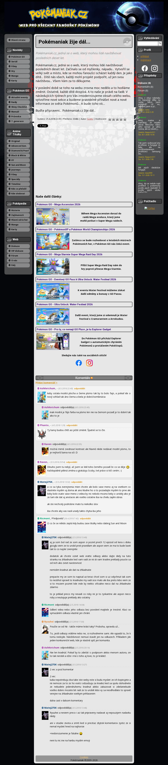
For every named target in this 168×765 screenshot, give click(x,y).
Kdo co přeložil (18, 188)
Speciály (15, 179)
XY (12, 160)
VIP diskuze (17, 251)
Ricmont (45, 518)
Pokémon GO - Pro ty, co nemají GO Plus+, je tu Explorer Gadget (74, 329)
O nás (14, 260)
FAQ (13, 265)
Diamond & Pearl (20, 150)
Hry (13, 71)
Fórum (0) (143, 90)
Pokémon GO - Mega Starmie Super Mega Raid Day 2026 (69, 254)
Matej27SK (46, 481)
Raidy (14, 102)
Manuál (15, 111)
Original (15, 141)
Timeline (16, 184)
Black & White (18, 155)
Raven (48, 444)
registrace (146, 59)
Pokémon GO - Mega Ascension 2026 (58, 204)
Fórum (14, 255)
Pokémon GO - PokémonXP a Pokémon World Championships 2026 (76, 229)
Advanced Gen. (19, 145)
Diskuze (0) (144, 82)
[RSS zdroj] (92, 378)
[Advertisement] (84, 162)
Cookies (84, 757)
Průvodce (16, 116)
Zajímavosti (17, 215)
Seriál (14, 61)
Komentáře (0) (145, 86)
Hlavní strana (18, 40)
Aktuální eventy (19, 97)
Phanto (44, 425)
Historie (15, 210)
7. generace (17, 121)
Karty (14, 80)
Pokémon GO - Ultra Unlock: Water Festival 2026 (65, 304)
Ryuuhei (49, 621)
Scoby (90, 118)
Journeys (16, 169)
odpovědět (79, 388)
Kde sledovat (18, 193)
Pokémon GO (18, 56)
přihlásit (145, 56)
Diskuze (15, 246)
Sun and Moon (18, 165)
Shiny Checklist (19, 107)
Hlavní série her (19, 219)
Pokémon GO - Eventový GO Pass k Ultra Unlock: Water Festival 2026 (76, 279)
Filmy (14, 66)
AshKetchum (47, 388)
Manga (14, 75)
